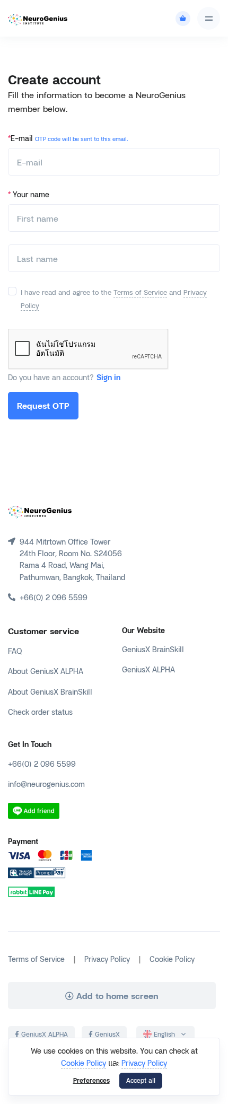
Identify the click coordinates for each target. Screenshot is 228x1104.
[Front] (40, 510)
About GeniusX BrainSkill (50, 691)
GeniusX (106, 1034)
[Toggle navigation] (208, 18)
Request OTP (43, 405)
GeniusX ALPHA (148, 668)
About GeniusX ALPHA (45, 670)
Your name (28, 193)
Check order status (40, 711)
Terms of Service (140, 292)
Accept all (140, 1080)
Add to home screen (116, 995)
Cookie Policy (83, 1062)
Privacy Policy (144, 1062)
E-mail (68, 137)
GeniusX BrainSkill (153, 648)
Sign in (108, 376)
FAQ (15, 650)
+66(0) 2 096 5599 (42, 763)
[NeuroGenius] (37, 18)
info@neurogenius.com (46, 783)
